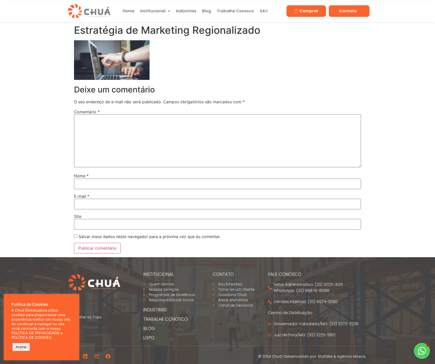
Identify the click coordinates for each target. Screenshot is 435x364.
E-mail (81, 196)
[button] (422, 351)
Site (77, 216)
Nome (81, 176)
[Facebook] (108, 356)
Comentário (87, 112)
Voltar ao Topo (89, 317)
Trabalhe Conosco (235, 11)
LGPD (148, 338)
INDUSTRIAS (155, 310)
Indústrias (186, 11)
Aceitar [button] (21, 347)
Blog (206, 11)
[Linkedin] (85, 356)
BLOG (149, 328)
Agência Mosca (351, 356)
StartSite (325, 356)
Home (128, 11)
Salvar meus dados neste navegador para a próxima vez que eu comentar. (150, 237)
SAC (264, 11)
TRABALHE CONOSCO (165, 319)
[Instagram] (97, 356)
